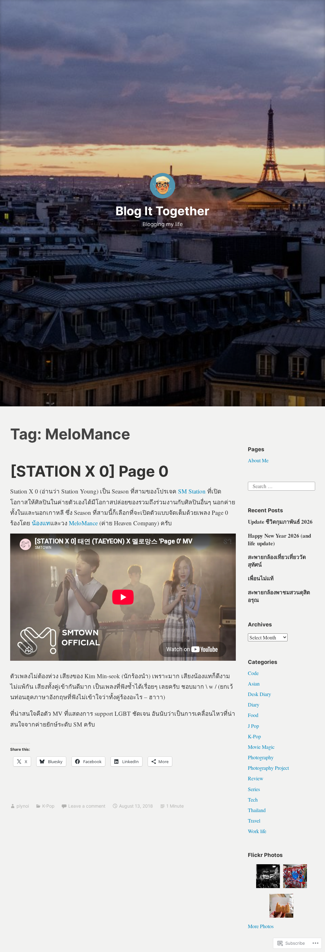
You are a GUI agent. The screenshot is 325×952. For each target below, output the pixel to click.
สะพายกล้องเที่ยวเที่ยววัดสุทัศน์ (277, 561)
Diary (253, 704)
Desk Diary (259, 694)
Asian (254, 683)
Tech (253, 799)
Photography (261, 757)
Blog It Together (162, 211)
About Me (258, 460)
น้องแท (41, 523)
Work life (257, 831)
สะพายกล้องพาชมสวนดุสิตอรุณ (279, 596)
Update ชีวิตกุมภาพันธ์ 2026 (280, 522)
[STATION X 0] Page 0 (89, 471)
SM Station (192, 491)
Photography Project (268, 767)
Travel (254, 820)
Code (253, 673)
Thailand (257, 810)
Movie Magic (261, 746)
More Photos (261, 926)
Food (253, 715)
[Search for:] (281, 485)
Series (254, 789)
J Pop (253, 725)
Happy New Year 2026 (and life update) (279, 539)
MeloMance (83, 523)
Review (255, 778)
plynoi (23, 806)
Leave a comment (86, 806)
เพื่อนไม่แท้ (261, 578)
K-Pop (48, 806)
